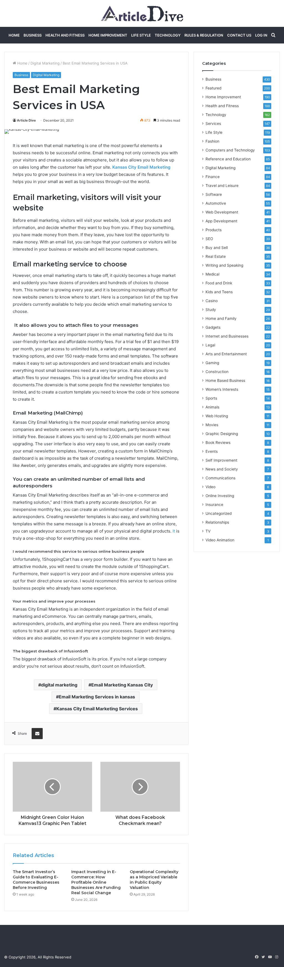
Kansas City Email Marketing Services (97, 708)
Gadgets (213, 327)
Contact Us (239, 35)
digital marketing (59, 685)
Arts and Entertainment (226, 354)
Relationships (217, 522)
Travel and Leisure (222, 185)
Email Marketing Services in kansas (97, 696)
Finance (213, 176)
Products (214, 230)
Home (14, 35)
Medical (212, 274)
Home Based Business (225, 380)
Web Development (222, 212)
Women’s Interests (222, 389)
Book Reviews (218, 442)
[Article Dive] (142, 13)
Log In (261, 35)
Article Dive (26, 120)
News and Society (222, 469)
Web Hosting (217, 416)
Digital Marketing (45, 63)
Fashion (212, 141)
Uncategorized (219, 513)
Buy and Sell (217, 247)
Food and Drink (219, 283)
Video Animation (220, 540)
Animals (212, 407)
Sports (211, 398)
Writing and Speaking (224, 265)
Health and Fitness (65, 35)
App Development (221, 221)
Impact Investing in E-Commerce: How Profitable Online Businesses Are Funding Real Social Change (96, 882)
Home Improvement (107, 35)
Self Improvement (221, 460)
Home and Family (221, 318)
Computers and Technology (230, 150)
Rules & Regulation (203, 35)
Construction (217, 371)
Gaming (212, 363)
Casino (212, 301)
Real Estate (216, 256)
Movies (212, 425)
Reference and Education (228, 159)
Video (210, 487)
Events (212, 451)
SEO (209, 238)
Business (33, 35)
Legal (210, 345)
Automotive (216, 203)
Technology (168, 35)
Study (211, 309)
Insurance (214, 504)
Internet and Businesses (227, 336)
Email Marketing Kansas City (122, 685)
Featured (213, 88)
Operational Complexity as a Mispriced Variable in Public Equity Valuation (154, 879)
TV (208, 531)
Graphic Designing (222, 433)
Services (213, 123)
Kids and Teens (219, 292)
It (174, 531)
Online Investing (220, 495)
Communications (220, 478)
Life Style (141, 35)
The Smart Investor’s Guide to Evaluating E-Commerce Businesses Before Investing (36, 879)
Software (214, 194)
